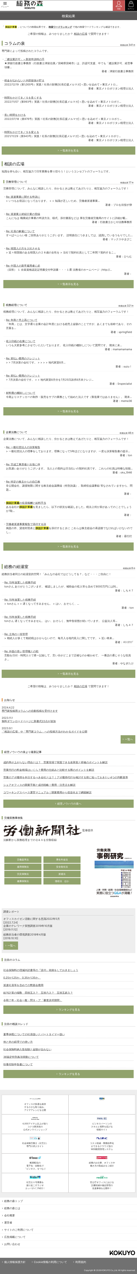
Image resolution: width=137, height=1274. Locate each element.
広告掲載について (15, 1237)
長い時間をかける (15, 115)
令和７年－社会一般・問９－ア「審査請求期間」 (32, 1000)
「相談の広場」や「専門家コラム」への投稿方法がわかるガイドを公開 (44, 731)
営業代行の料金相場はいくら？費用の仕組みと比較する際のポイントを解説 (48, 769)
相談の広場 (80, 33)
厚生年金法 (62, 859)
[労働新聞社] (42, 830)
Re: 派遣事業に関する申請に (23, 196)
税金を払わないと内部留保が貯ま (24, 80)
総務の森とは (12, 1208)
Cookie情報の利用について (50, 1262)
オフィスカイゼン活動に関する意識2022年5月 (31, 918)
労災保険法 (23, 873)
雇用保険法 (23, 866)
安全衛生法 (62, 866)
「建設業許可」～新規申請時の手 (24, 59)
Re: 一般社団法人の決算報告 (23, 447)
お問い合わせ (12, 1244)
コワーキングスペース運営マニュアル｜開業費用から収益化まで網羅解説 (47, 792)
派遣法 (61, 873)
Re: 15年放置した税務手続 (20, 582)
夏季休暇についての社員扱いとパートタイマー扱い (34, 1034)
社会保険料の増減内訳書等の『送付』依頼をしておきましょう (40, 970)
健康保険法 (23, 881)
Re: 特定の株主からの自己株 (23, 481)
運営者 (8, 1222)
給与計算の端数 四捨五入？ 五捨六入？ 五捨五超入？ (38, 992)
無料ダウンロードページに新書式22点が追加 (29, 721)
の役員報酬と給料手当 (26, 503)
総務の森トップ (13, 1201)
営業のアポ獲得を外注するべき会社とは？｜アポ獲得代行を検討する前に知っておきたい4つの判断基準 (65, 777)
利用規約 (80, 1262)
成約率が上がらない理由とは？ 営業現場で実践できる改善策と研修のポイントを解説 (55, 762)
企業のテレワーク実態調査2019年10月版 (27, 925)
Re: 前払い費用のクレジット (23, 358)
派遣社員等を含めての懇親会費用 (23, 985)
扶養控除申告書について (18, 1064)
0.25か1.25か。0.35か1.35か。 (22, 977)
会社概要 (9, 1215)
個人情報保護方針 (15, 1262)
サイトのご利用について (19, 1229)
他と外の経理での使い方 (18, 1041)
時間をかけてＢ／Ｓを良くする (23, 97)
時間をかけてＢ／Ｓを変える (21, 132)
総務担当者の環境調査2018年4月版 (24, 934)
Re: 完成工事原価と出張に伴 (23, 464)
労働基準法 (23, 859)
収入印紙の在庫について (20, 341)
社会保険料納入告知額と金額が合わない (27, 1049)
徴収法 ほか (62, 881)
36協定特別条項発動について (21, 1057)
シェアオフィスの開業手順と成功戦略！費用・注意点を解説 (39, 785)
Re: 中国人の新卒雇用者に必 (23, 265)
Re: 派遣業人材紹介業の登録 (23, 214)
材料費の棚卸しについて (20, 393)
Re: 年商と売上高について (21, 320)
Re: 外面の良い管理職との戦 (21, 651)
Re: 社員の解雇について (20, 231)
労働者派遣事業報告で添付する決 (26, 524)
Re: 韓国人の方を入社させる (23, 248)
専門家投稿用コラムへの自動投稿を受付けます (30, 710)
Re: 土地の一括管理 (16, 634)
